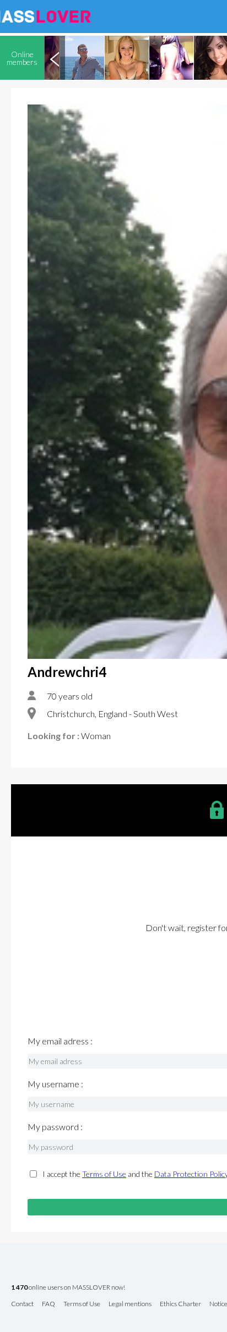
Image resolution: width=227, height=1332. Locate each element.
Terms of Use (104, 1174)
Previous (54, 58)
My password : (55, 1126)
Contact (22, 1304)
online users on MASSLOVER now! (68, 1287)
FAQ (48, 1304)
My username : (55, 1084)
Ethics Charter (180, 1304)
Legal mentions (130, 1304)
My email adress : (60, 1041)
